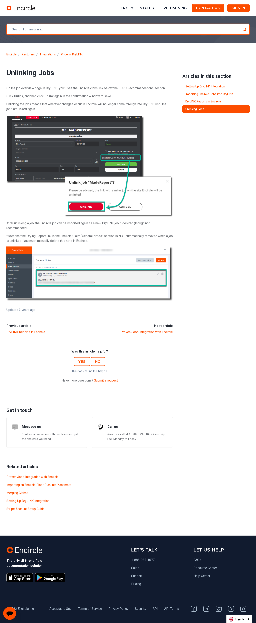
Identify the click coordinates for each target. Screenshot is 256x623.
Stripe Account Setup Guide (25, 509)
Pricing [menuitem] (136, 584)
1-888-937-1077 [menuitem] (143, 560)
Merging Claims (17, 493)
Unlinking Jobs (194, 109)
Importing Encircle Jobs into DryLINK (209, 94)
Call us (112, 427)
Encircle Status (137, 8)
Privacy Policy (118, 609)
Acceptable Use (60, 609)
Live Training (173, 8)
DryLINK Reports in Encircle (25, 332)
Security (140, 609)
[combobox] (128, 29)
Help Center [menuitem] (202, 576)
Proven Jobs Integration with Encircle (147, 332)
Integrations (48, 54)
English (239, 619)
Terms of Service (90, 609)
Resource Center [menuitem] (205, 568)
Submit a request (106, 380)
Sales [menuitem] (135, 568)
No (98, 361)
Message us (31, 427)
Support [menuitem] (136, 576)
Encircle (11, 54)
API (155, 609)
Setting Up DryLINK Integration (27, 501)
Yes (82, 361)
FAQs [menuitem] (197, 560)
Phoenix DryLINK (72, 54)
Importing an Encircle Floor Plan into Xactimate (38, 485)
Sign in (238, 7)
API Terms (171, 609)
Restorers (28, 54)
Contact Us (208, 7)
